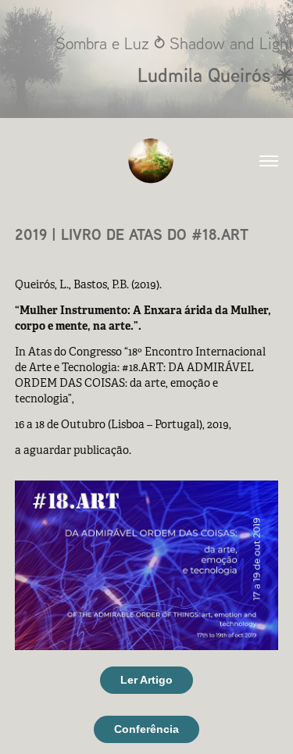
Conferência (146, 729)
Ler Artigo (146, 680)
